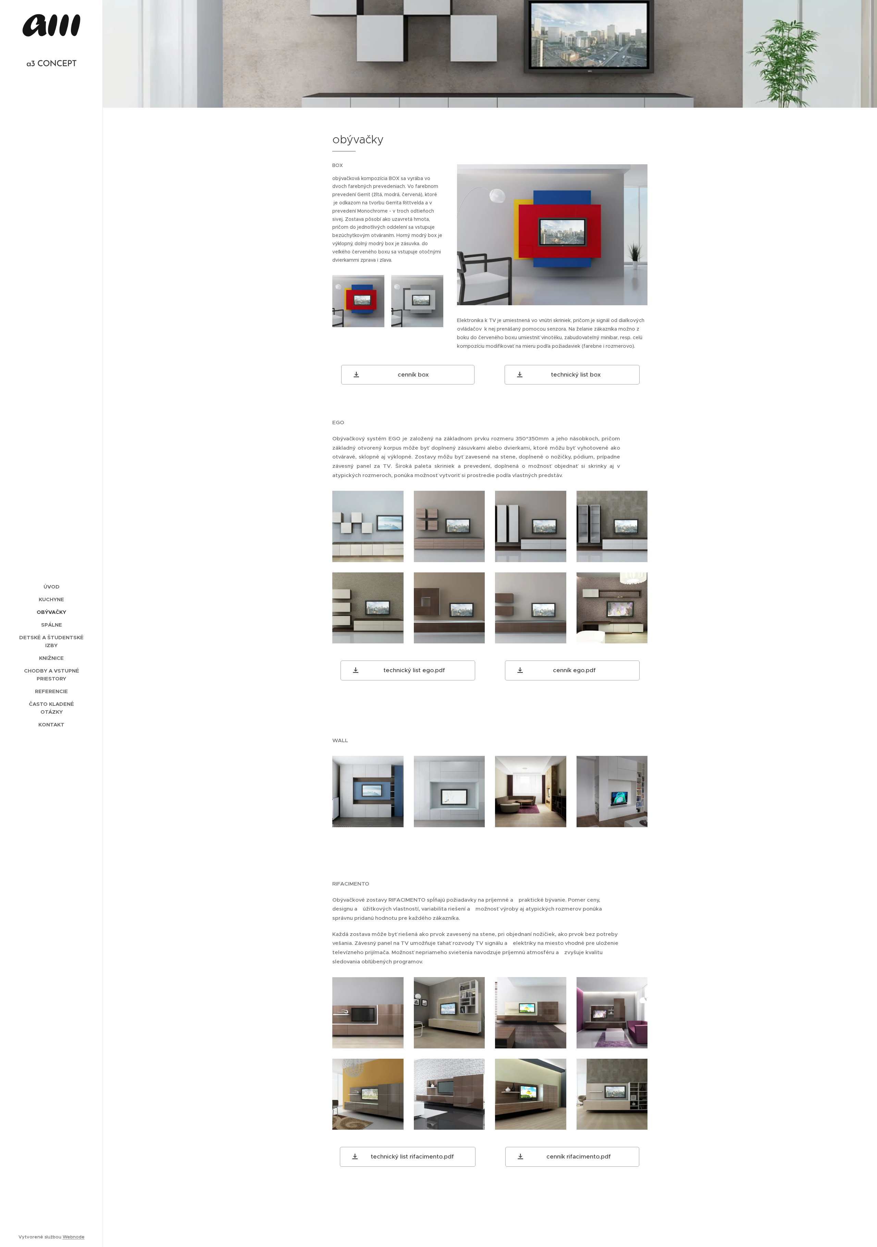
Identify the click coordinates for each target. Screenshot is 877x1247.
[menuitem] (51, 587)
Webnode (74, 1237)
